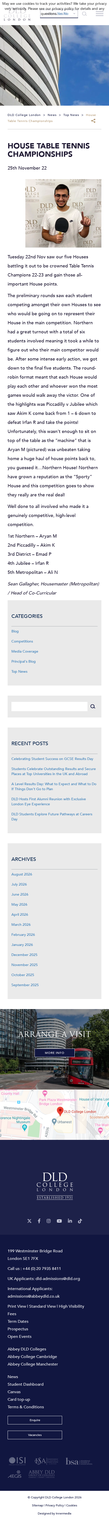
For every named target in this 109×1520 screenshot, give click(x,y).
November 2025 (24, 965)
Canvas (14, 1392)
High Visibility (71, 1306)
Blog (15, 631)
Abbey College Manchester (33, 1364)
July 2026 (19, 884)
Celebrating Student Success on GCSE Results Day (52, 758)
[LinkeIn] (70, 1221)
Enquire (35, 1420)
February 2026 (23, 934)
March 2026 (21, 924)
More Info (54, 1053)
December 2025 (24, 954)
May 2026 (19, 904)
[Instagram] (48, 1221)
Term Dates (18, 1321)
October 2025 (22, 975)
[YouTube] (59, 1221)
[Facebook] (39, 1221)
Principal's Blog (23, 661)
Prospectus (18, 1329)
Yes (60, 13)
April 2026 (19, 914)
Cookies (71, 1505)
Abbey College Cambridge (32, 1356)
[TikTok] (80, 1221)
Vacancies (35, 1435)
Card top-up (19, 1399)
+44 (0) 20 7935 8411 (42, 1268)
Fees (12, 1314)
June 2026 (19, 894)
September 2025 (25, 985)
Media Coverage (24, 651)
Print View (17, 1306)
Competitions (22, 641)
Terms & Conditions (26, 1407)
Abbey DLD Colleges (27, 1349)
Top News (19, 671)
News (13, 1377)
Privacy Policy (54, 1505)
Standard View (42, 1306)
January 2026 (22, 944)
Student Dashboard (26, 1384)
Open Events (19, 1336)
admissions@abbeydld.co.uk (34, 1296)
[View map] (54, 1115)
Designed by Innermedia (54, 1513)
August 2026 (21, 874)
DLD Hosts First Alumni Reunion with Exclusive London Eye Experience (48, 802)
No (66, 13)
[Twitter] (29, 1221)
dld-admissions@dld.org (57, 1279)
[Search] (93, 706)
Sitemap (37, 1505)
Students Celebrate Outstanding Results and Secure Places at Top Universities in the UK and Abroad (53, 771)
